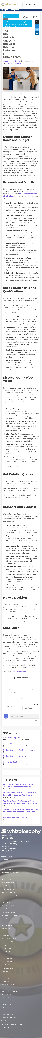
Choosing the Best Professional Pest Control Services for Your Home (20, 794)
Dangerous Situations (7, 889)
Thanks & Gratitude (6, 1011)
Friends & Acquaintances (8, 922)
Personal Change (6, 981)
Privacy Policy (6, 851)
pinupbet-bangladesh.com (15, 818)
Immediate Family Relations (9, 938)
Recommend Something (21, 692)
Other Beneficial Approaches (8, 15)
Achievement (5, 859)
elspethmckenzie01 (10, 61)
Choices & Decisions (6, 879)
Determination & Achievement (10, 899)
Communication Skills (7, 882)
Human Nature (5, 932)
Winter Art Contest (11, 744)
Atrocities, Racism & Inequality (9, 872)
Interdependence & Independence (10, 945)
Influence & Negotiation (8, 941)
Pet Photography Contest (14, 738)
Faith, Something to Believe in (9, 915)
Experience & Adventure (8, 912)
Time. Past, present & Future (9, 1021)
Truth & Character (6, 1027)
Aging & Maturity (6, 866)
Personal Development (7, 984)
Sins (2, 1007)
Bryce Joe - (6, 789)
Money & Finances (6, 958)
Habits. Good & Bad (6, 925)
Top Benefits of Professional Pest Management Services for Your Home (20, 802)
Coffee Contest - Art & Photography (19, 750)
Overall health (5, 971)
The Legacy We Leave (7, 1014)
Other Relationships (7, 968)
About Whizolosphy (9, 844)
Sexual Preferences (6, 1001)
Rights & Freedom (6, 994)
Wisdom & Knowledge (7, 1034)
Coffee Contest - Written (14, 756)
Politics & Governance (7, 988)
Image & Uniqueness (7, 935)
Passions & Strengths (7, 974)
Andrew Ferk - (7, 819)
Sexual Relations (6, 1004)
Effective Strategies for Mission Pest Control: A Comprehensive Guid (19, 785)
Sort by (36, 704)
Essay (5, 19)
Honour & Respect (6, 928)
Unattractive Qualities (7, 1030)
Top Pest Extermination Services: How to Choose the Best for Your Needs (20, 810)
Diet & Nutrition (5, 902)
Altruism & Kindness (7, 869)
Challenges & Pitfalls (7, 876)
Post (35, 720)
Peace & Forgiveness (7, 978)
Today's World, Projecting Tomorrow (11, 1024)
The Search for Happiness (8, 1017)
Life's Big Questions (6, 948)
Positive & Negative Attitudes (9, 991)
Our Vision (5, 846)
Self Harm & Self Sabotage (8, 997)
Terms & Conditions (8, 848)
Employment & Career (7, 905)
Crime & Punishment (7, 886)
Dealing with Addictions (8, 892)
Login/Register (31, 5)
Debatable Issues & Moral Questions (11, 895)
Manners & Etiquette (7, 955)
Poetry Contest (10, 762)
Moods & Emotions (6, 961)
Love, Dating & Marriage (8, 951)
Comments (16, 63)
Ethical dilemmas (6, 909)
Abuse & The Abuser (7, 856)
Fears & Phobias (5, 918)
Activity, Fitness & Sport (8, 862)
